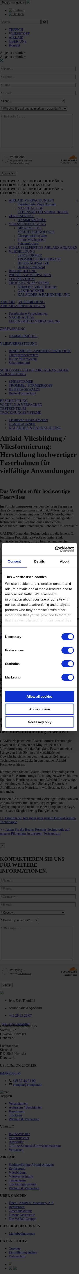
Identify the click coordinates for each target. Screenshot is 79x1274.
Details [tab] (39, 561)
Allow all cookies (39, 696)
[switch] (67, 650)
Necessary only (39, 722)
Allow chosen (39, 709)
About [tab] (65, 561)
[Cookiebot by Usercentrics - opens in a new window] (56, 549)
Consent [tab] (14, 561)
